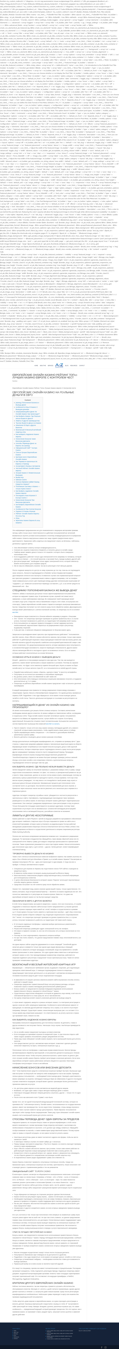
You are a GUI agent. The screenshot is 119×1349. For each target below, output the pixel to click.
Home (36, 365)
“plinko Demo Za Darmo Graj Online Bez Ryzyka (58, 1338)
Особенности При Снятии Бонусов (28, 509)
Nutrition (14, 381)
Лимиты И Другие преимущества (28, 421)
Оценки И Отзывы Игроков (25, 511)
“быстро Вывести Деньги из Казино (28, 423)
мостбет (15, 612)
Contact (82, 365)
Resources (73, 365)
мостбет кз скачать (53, 724)
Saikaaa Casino (21, 480)
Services (50, 365)
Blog (66, 365)
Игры (17, 518)
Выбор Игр (20, 477)
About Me (43, 365)
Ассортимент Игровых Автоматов (28, 466)
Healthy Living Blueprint (85, 1330)
